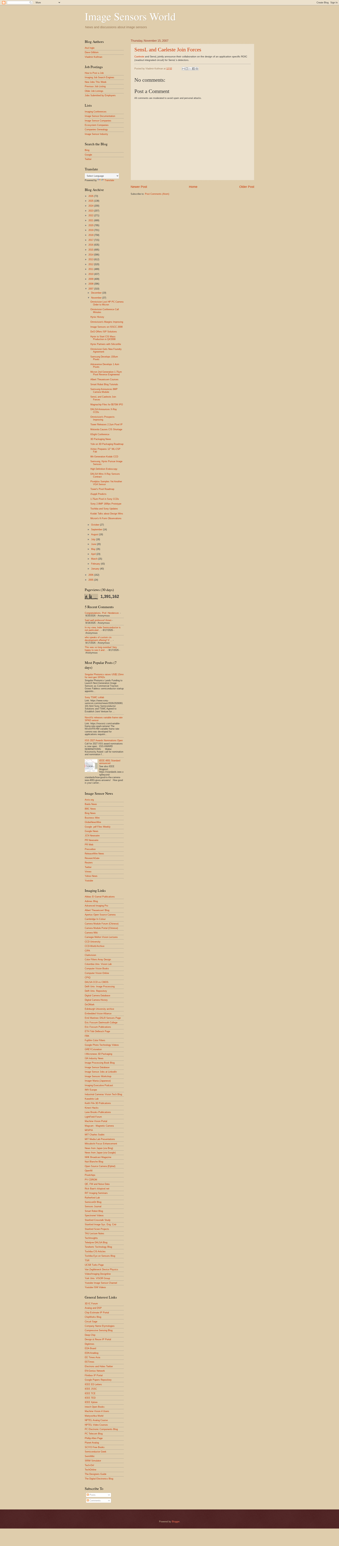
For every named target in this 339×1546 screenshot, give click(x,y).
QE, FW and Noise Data (97, 1184)
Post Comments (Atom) (157, 194)
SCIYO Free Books (95, 1447)
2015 (91, 249)
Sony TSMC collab (94, 697)
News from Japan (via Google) (100, 1152)
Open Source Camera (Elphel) (100, 1166)
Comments (95, 1500)
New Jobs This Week (95, 82)
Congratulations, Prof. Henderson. (102, 613)
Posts (92, 1495)
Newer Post (139, 187)
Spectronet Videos (94, 1215)
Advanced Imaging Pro (96, 905)
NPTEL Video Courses (96, 1424)
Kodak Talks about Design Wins (106, 513)
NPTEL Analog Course (96, 1420)
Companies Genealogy (96, 129)
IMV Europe (91, 1089)
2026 (91, 196)
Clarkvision (90, 955)
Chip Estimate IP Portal (97, 1312)
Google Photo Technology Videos (102, 1045)
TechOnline (90, 1469)
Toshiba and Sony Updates (104, 508)
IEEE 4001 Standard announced (109, 762)
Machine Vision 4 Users (97, 1411)
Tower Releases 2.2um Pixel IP (106, 424)
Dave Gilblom (92, 52)
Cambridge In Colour (95, 919)
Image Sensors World (130, 16)
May (93, 549)
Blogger (175, 1521)
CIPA (87, 950)
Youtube (89, 880)
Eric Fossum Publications (98, 1027)
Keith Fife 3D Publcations (98, 1103)
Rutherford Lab (92, 1197)
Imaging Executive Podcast (99, 1085)
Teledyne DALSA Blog (96, 1242)
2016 (91, 244)
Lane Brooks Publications (98, 1112)
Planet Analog (92, 1442)
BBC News (90, 808)
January (95, 568)
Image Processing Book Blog (100, 1062)
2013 (91, 259)
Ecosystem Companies (97, 125)
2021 (91, 220)
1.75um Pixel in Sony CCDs (104, 499)
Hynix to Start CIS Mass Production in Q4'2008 (102, 338)
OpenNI (89, 1170)
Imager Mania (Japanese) (98, 1080)
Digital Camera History (96, 1000)
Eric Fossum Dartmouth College (101, 1022)
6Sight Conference (99, 434)
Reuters (89, 862)
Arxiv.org (89, 799)
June (94, 544)
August (95, 534)
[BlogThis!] (187, 68)
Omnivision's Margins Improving (106, 322)
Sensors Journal (93, 1206)
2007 (91, 288)
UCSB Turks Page (94, 1265)
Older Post (246, 187)
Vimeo (88, 871)
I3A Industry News (94, 1058)
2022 (91, 215)
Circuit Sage (91, 1321)
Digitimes (89, 1344)
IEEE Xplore (91, 1402)
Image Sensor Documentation (100, 116)
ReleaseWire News (94, 853)
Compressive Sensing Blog (98, 1330)
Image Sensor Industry (96, 134)
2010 (91, 274)
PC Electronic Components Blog (101, 1429)
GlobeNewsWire (93, 822)
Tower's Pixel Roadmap (102, 489)
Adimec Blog (91, 901)
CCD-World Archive (94, 946)
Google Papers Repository (98, 1379)
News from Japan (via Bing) (99, 1148)
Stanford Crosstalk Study (98, 1220)
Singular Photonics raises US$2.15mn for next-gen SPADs (104, 675)
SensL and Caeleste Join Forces (167, 49)
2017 (91, 240)
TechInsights (91, 1238)
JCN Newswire (92, 835)
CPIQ (87, 977)
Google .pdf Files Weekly (98, 826)
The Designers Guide (95, 1474)
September (97, 529)
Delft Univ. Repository (96, 991)
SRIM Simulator (93, 1460)
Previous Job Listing (95, 86)
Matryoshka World (94, 1415)
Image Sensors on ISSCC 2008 (106, 327)
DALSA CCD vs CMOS (96, 982)
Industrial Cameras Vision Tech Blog (103, 1094)
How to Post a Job (94, 73)
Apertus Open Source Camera (100, 914)
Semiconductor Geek (95, 1451)
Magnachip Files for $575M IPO (106, 404)
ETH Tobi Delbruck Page (97, 1031)
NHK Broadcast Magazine (98, 1157)
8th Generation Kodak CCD (104, 456)
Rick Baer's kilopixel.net (97, 1188)
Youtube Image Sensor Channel (101, 1283)
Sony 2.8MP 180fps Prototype (105, 503)
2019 (91, 230)
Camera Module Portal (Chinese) (101, 928)
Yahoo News (91, 876)
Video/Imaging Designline (98, 1274)
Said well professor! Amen (98, 620)
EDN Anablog (91, 1353)
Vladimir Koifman (93, 57)
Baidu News (91, 804)
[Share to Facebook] (193, 68)
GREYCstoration (93, 1049)
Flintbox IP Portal (94, 1375)
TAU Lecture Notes (94, 1233)
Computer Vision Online (97, 973)
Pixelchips (90, 1175)
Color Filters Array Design (98, 959)
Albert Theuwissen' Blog (97, 910)
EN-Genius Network (95, 1370)
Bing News (90, 813)
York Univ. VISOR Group (97, 1278)
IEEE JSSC (91, 1388)
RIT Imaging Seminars (96, 1193)
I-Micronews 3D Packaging (98, 1054)
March (94, 558)
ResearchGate (92, 858)
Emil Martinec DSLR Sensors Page (103, 1018)
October (95, 524)
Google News (91, 831)
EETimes (89, 1361)
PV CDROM (91, 1179)
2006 (91, 575)
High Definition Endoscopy (103, 469)
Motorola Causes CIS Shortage (106, 429)
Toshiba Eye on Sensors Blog (100, 1256)
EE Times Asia (92, 1357)
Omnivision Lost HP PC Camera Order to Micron (106, 303)
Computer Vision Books (97, 968)
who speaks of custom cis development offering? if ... (98, 638)
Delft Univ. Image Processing (100, 986)
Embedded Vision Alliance (98, 1013)
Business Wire (92, 817)
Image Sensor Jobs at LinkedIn (101, 1071)
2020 (91, 225)
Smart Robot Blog (94, 1211)
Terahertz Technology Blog (98, 1247)
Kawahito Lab (92, 1098)
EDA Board (90, 1348)
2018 (91, 235)
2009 (91, 279)
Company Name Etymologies (100, 1326)
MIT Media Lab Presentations (100, 1139)
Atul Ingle (89, 48)
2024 (91, 205)
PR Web (89, 844)
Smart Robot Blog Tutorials (104, 384)
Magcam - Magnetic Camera (99, 1125)
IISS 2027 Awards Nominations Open (104, 740)
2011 (91, 269)
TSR (87, 1260)
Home (193, 187)
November (96, 297)
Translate (109, 180)
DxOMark (89, 1004)
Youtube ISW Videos (95, 1287)
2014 (91, 254)
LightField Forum (93, 1116)
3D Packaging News (100, 439)
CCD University (92, 941)
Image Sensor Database (97, 1067)
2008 (91, 283)
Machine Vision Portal (96, 1121)
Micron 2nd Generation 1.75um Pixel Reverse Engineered (106, 373)
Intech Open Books (95, 1406)
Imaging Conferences (95, 111)
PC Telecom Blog (94, 1433)
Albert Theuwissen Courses (104, 379)
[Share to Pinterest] (197, 68)
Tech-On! (89, 1465)
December (96, 292)
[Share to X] (190, 68)
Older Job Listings (94, 91)
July (93, 539)
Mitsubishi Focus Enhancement (101, 1143)
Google (88, 154)
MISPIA (89, 1130)
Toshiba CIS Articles (95, 1251)
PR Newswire (91, 840)
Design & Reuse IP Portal (98, 1339)
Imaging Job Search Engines (99, 77)
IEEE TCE (90, 1393)
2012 (91, 264)
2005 (91, 579)
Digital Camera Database (97, 995)
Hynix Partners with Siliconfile (105, 344)
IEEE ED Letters (93, 1384)
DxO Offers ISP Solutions (103, 331)
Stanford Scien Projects (97, 1229)
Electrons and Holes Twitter (99, 1366)
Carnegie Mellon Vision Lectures (101, 937)
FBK (87, 1036)
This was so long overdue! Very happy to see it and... (101, 648)
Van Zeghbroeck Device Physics (101, 1269)
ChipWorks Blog (93, 1317)
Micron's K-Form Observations (105, 518)
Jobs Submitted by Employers (100, 95)
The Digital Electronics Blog (99, 1478)
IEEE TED (90, 1397)
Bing (87, 150)
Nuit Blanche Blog (94, 1161)
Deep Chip (90, 1335)
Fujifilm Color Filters (95, 1040)
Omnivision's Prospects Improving (102, 418)
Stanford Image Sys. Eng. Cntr (100, 1224)
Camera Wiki (91, 932)
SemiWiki (89, 1456)
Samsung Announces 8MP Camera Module (104, 390)
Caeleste (139, 56)
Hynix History (97, 317)
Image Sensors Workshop (98, 1076)
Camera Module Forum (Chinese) (101, 923)
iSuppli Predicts (98, 494)
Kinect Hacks (92, 1107)
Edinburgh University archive (99, 1009)
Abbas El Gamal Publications (100, 896)
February (96, 563)
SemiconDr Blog (93, 1202)
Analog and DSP (93, 1308)
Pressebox (90, 849)
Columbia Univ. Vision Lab (98, 964)
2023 (91, 210)
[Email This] (183, 68)
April (93, 554)
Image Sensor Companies (98, 120)
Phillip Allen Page (94, 1438)
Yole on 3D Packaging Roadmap (106, 444)
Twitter (88, 159)
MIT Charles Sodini (94, 1134)
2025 (91, 200)
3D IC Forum (91, 1303)
